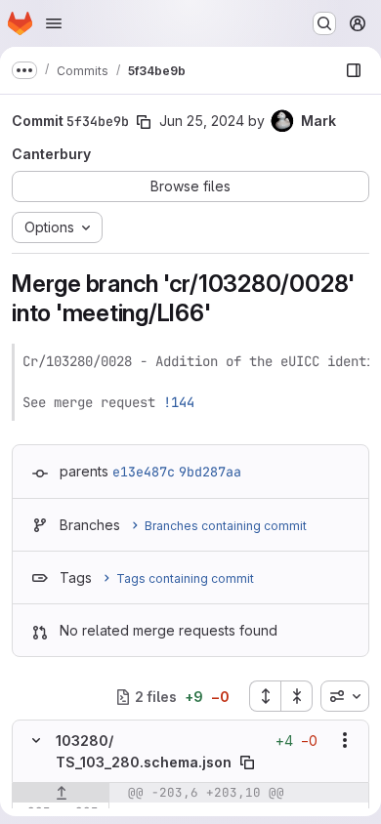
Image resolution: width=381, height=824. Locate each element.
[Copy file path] (247, 762)
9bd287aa (210, 471)
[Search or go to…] (324, 23)
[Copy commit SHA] (143, 122)
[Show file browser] (353, 70)
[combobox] (344, 696)
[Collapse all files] (297, 696)
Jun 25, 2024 (201, 120)
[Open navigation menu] (53, 23)
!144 (178, 402)
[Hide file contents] (36, 740)
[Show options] (345, 740)
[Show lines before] (61, 793)
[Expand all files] (264, 696)
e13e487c (143, 471)
